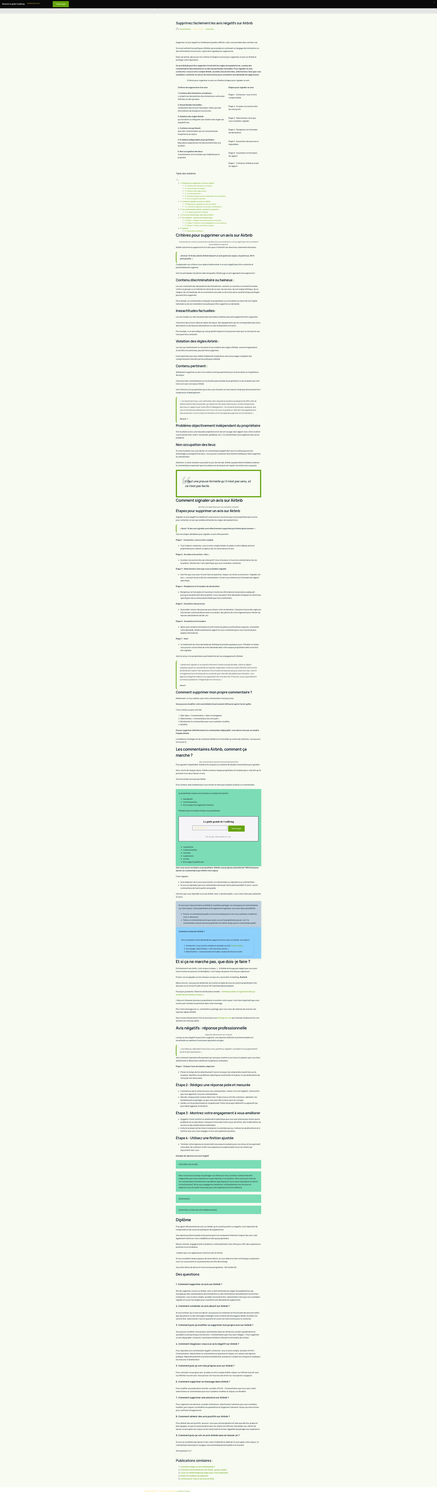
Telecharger (218, 753)
